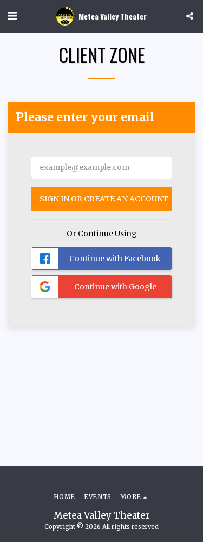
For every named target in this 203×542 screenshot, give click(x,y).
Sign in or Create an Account (104, 199)
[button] (12, 15)
